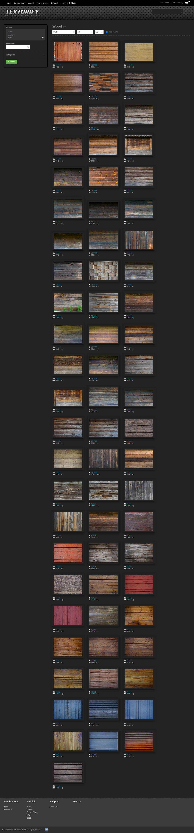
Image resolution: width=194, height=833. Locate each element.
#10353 (94, 379)
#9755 (58, 535)
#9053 (58, 786)
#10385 (94, 96)
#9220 (58, 629)
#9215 (129, 629)
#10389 (58, 65)
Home (8, 3)
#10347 (94, 441)
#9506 (129, 535)
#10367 (130, 222)
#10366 (58, 253)
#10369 (58, 222)
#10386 (58, 96)
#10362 (94, 285)
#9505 (58, 567)
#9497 (93, 598)
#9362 (129, 598)
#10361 (130, 285)
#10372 (58, 190)
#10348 (58, 441)
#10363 (58, 285)
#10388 (94, 65)
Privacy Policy (32, 812)
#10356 (94, 347)
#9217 (93, 629)
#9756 (129, 504)
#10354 (58, 379)
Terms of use (42, 3)
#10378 (58, 128)
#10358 (130, 316)
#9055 (93, 755)
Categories (19, 3)
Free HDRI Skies (68, 3)
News (29, 818)
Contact (54, 3)
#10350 (94, 410)
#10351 (58, 410)
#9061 (93, 692)
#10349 (130, 410)
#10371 (94, 190)
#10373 (130, 159)
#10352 (130, 379)
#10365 (94, 253)
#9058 (93, 723)
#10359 (94, 316)
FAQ (28, 815)
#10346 (130, 441)
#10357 (58, 347)
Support (29, 809)
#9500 (129, 567)
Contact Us (54, 806)
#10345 (58, 473)
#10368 (94, 222)
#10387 (130, 65)
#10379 (130, 96)
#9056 (58, 755)
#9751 (93, 535)
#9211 (58, 692)
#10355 (130, 347)
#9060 (129, 692)
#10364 (130, 253)
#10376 (130, 128)
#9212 (129, 661)
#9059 (58, 723)
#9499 (58, 598)
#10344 (94, 473)
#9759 (129, 473)
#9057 (129, 723)
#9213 (93, 661)
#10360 (58, 316)
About (31, 3)
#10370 (130, 190)
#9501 (93, 567)
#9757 (93, 504)
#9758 (58, 504)
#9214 (58, 661)
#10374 (94, 159)
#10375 (58, 159)
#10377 (94, 128)
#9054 (129, 755)
